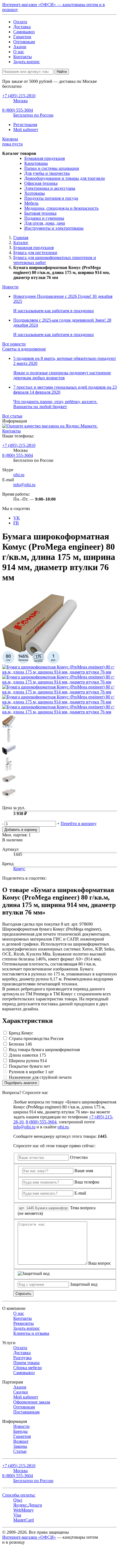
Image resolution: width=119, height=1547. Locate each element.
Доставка (22, 26)
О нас (18, 51)
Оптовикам (24, 41)
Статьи (20, 1451)
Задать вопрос (26, 61)
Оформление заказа (31, 1402)
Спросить (23, 1294)
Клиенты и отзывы (31, 1333)
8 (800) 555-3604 (17, 455)
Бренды (20, 1431)
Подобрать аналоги (20, 1083)
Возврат (21, 1441)
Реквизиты (23, 1323)
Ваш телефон (86, 1182)
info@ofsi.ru (24, 484)
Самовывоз (24, 31)
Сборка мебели (27, 1367)
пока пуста (12, 141)
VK (16, 518)
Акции (19, 46)
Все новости (14, 344)
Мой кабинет (25, 129)
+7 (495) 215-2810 (18, 445)
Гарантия (22, 1436)
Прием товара (26, 1362)
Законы (20, 1446)
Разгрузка (22, 1357)
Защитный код (83, 1284)
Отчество (79, 1157)
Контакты (22, 56)
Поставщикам (26, 1412)
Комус (19, 868)
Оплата (20, 21)
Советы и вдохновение (24, 349)
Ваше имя (83, 1170)
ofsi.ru (18, 474)
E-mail (80, 1193)
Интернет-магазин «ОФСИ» (29, 1537)
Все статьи (12, 416)
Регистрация (25, 124)
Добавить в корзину (20, 830)
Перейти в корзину (79, 823)
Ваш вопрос (99, 1263)
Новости (10, 287)
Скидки (20, 1392)
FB (16, 523)
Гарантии (22, 36)
